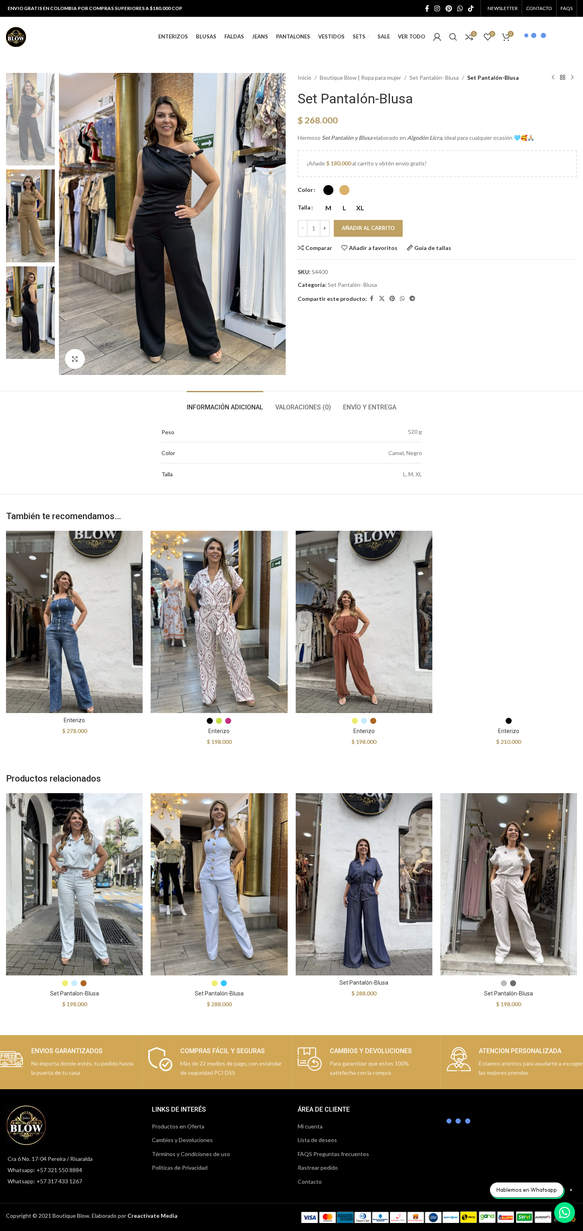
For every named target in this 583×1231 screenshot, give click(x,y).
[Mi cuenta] (437, 37)
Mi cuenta (310, 1126)
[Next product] (572, 78)
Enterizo (74, 720)
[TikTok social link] (471, 8)
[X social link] (382, 298)
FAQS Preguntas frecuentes (333, 1153)
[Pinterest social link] (448, 8)
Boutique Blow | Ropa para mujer (360, 77)
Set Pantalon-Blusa (74, 993)
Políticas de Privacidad (180, 1167)
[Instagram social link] (437, 8)
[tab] (225, 403)
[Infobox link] (216, 1062)
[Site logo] (16, 36)
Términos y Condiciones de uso (191, 1153)
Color (305, 189)
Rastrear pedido (318, 1167)
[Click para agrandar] (75, 359)
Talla (304, 207)
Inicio (304, 77)
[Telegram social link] (412, 298)
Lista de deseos (317, 1139)
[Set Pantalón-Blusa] (219, 884)
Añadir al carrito (368, 228)
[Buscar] (453, 37)
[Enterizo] (74, 622)
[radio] (328, 190)
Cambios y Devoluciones (182, 1139)
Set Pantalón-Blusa (219, 993)
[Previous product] (553, 78)
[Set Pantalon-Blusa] (74, 884)
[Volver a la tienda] (562, 78)
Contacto (310, 1181)
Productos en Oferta (178, 1126)
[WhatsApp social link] (459, 8)
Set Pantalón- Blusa (434, 77)
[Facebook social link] (427, 8)
